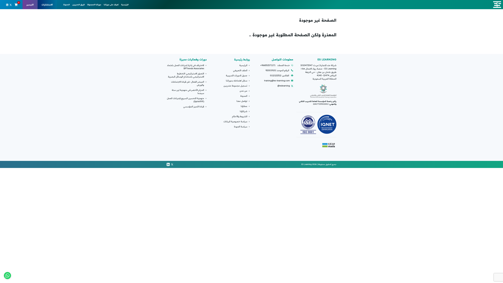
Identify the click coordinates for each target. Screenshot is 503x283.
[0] (16, 4)
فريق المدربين (78, 4)
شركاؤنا (243, 111)
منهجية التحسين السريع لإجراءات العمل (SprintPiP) (185, 100)
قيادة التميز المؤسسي (193, 106)
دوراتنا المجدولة (94, 4)
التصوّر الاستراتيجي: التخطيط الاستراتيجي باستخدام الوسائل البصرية (186, 75)
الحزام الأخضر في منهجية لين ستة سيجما (188, 91)
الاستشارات (47, 4)
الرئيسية (125, 4)
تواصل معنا (242, 101)
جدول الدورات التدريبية (236, 75)
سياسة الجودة (240, 126)
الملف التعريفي (240, 70)
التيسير (30, 4)
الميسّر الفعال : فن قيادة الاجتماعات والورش (187, 83)
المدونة (66, 4)
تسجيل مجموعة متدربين (235, 85)
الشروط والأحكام (239, 116)
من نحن (243, 90)
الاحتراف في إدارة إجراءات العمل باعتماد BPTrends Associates (185, 67)
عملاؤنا (244, 106)
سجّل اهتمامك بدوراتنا (236, 80)
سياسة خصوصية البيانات (235, 121)
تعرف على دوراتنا (111, 4)
